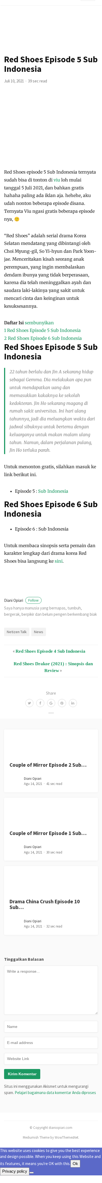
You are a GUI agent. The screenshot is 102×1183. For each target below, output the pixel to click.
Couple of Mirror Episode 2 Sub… (48, 765)
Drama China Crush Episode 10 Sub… (45, 904)
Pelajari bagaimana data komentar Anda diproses (55, 1092)
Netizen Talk (17, 631)
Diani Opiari (21, 600)
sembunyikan (39, 322)
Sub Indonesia (53, 491)
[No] (31, 1172)
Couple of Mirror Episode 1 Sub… (48, 833)
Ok (75, 1163)
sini (59, 561)
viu (57, 180)
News (38, 631)
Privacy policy (14, 1171)
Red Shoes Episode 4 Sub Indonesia (50, 651)
